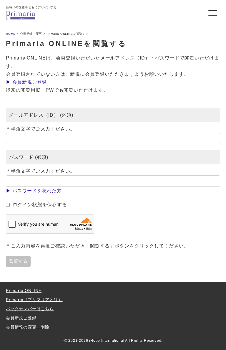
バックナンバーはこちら (30, 308)
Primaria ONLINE (23, 290)
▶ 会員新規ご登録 (26, 82)
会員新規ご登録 (21, 318)
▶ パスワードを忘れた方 (34, 190)
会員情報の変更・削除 (27, 327)
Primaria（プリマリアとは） (34, 299)
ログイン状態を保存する (40, 204)
